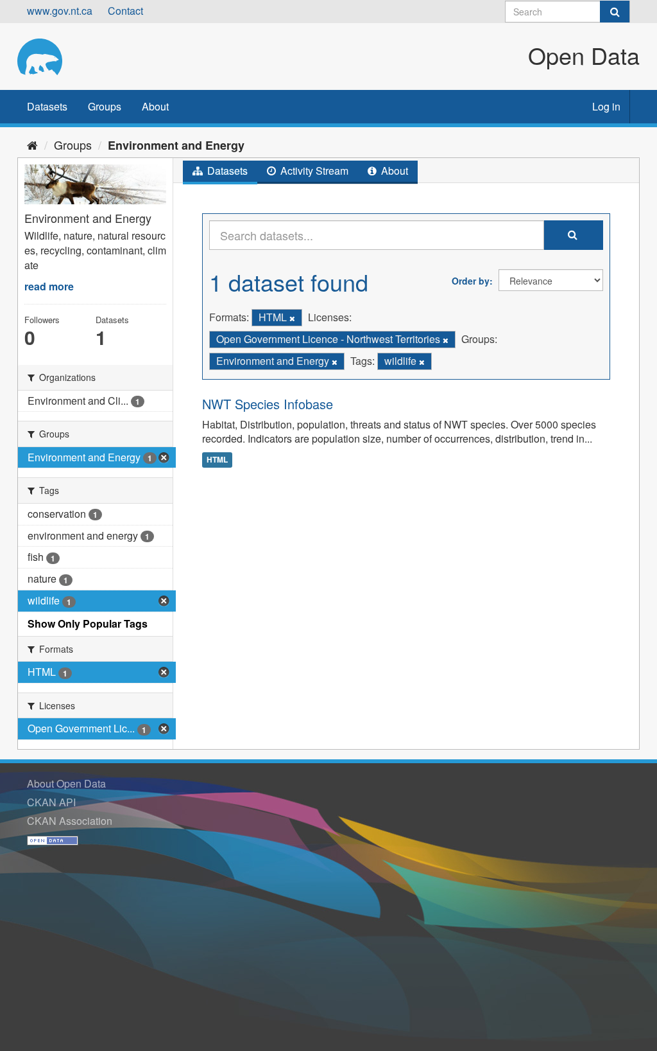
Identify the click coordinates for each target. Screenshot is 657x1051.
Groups (104, 106)
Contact (125, 10)
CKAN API (51, 802)
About (155, 106)
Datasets (47, 106)
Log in (606, 106)
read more (49, 286)
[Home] (32, 144)
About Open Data (66, 783)
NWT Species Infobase (267, 403)
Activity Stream (313, 170)
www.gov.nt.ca (59, 10)
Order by (471, 280)
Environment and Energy (176, 145)
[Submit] (614, 11)
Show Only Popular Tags (88, 623)
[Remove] (292, 318)
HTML (217, 459)
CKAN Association (69, 820)
